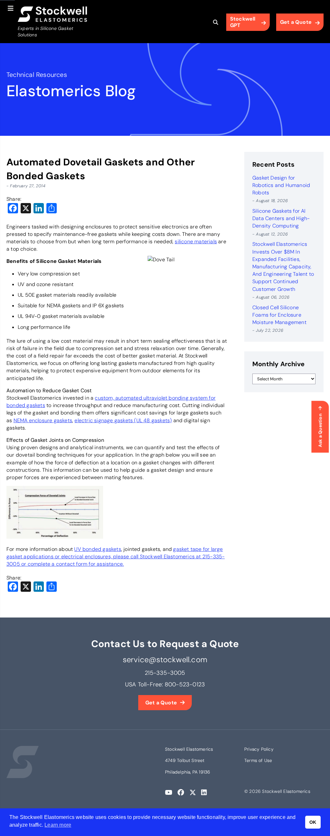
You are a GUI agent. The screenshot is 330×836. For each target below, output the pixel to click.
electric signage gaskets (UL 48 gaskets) (123, 420)
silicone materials (196, 241)
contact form (71, 564)
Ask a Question (320, 430)
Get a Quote (296, 22)
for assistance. (105, 564)
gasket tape (187, 549)
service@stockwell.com (165, 659)
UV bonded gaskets (97, 549)
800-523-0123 (185, 684)
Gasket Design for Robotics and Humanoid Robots (281, 185)
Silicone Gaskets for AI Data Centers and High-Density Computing (281, 218)
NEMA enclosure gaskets (43, 420)
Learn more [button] (57, 825)
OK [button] (312, 822)
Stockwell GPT (243, 22)
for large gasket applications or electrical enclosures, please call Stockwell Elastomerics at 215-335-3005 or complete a (115, 556)
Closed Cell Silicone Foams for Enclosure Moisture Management (279, 315)
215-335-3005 (165, 673)
